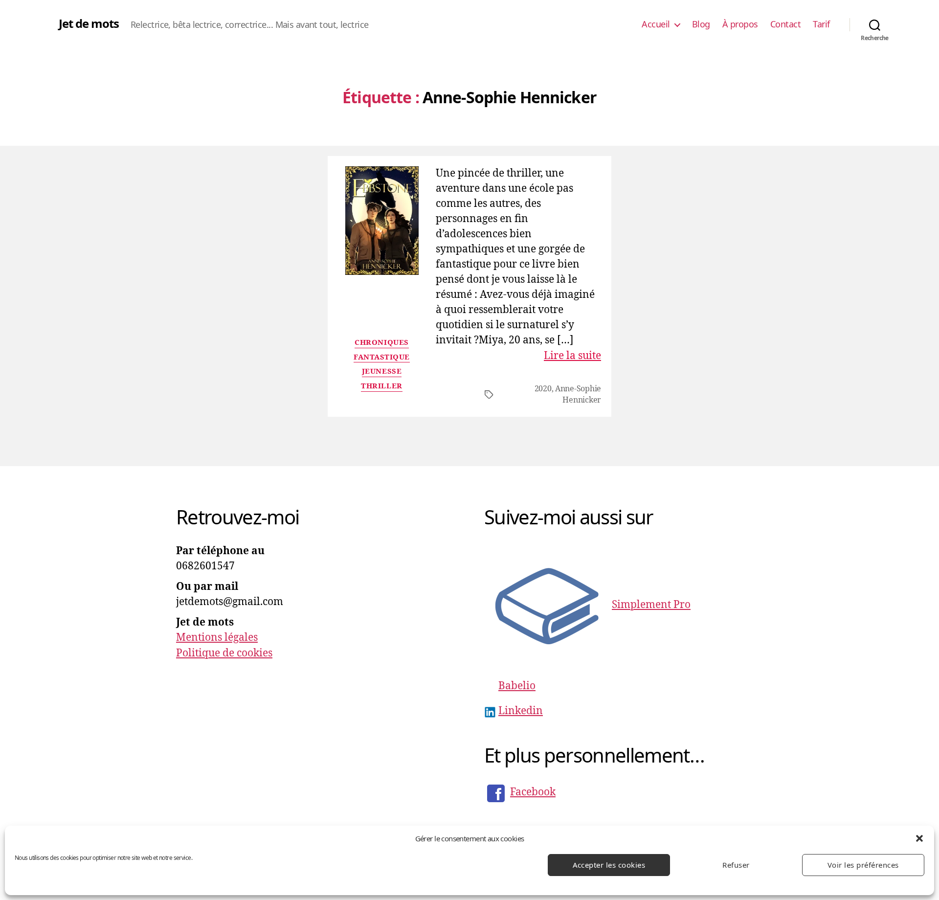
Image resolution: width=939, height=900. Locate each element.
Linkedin (520, 711)
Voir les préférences (863, 865)
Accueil (656, 24)
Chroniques (382, 342)
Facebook (533, 792)
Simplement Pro (651, 604)
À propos (740, 24)
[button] (919, 838)
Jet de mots (89, 23)
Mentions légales (217, 637)
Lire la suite (572, 355)
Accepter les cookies (609, 865)
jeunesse (382, 371)
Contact (785, 24)
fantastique (382, 357)
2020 (543, 389)
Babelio (517, 686)
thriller (381, 386)
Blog (701, 24)
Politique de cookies (224, 653)
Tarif (821, 24)
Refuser (736, 865)
